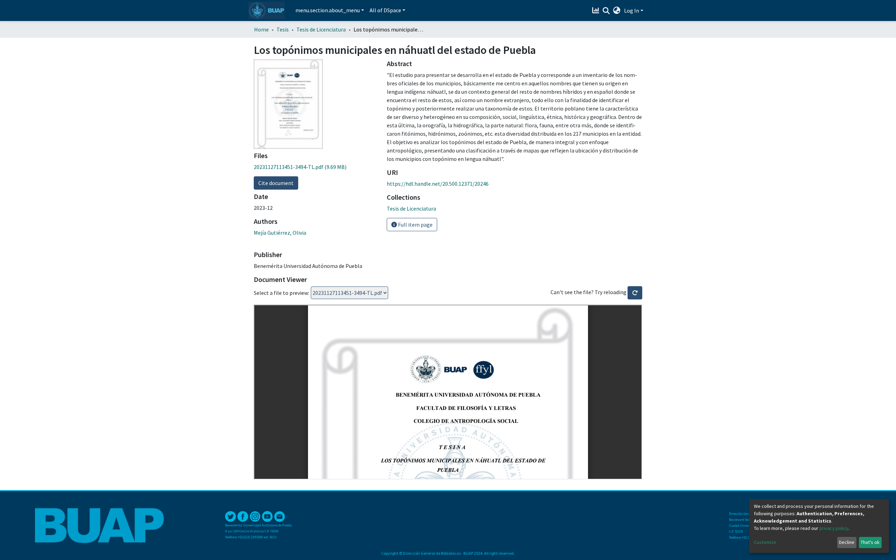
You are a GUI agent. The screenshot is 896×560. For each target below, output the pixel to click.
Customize (765, 542)
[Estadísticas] (597, 10)
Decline (846, 542)
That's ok (870, 542)
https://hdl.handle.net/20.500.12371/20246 (438, 183)
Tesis (282, 29)
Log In (631, 10)
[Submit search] (606, 10)
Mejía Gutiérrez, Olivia (280, 232)
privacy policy (833, 528)
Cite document (276, 182)
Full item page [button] (415, 224)
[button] (617, 10)
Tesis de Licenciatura (321, 29)
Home (261, 29)
